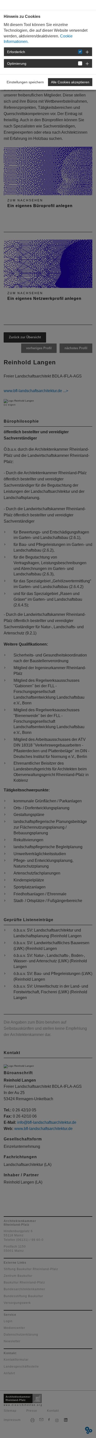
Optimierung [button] (16, 63)
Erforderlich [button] (16, 52)
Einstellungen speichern (25, 82)
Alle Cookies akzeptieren (70, 82)
